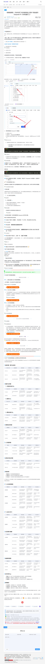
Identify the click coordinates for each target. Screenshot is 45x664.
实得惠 (6, 251)
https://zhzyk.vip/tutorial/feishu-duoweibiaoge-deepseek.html (21, 616)
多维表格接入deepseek (14, 606)
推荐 (27, 1)
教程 (19, 4)
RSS (39, 657)
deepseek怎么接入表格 (28, 606)
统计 (20, 1)
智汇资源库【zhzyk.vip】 (10, 16)
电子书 (7, 4)
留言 (14, 1)
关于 (17, 1)
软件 (21, 4)
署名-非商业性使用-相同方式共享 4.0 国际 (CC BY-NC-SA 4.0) (22, 617)
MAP (40, 658)
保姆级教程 (7, 606)
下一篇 (40, 627)
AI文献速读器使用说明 (10, 332)
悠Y (11, 657)
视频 (13, 4)
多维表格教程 (21, 606)
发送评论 (37, 649)
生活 (4, 4)
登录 (40, 4)
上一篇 (5, 627)
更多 (24, 1)
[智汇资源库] (6, 1)
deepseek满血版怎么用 (36, 606)
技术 (17, 4)
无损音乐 (10, 4)
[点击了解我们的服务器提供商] (5, 657)
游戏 (24, 4)
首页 (10, 1)
